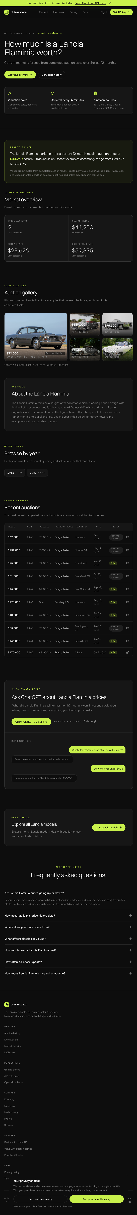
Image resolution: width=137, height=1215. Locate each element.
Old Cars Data (13, 33)
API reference (11, 1076)
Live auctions (11, 1039)
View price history (51, 74)
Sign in (104, 12)
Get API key (119, 12)
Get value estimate (18, 74)
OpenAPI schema (13, 1082)
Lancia (30, 33)
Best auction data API (15, 1142)
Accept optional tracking (96, 1199)
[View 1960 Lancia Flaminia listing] (127, 576)
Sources (8, 1125)
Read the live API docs (90, 3)
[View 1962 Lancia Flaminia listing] (127, 589)
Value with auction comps (18, 1148)
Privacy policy (11, 1172)
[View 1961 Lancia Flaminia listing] (127, 563)
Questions (9, 1106)
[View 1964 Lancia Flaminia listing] (127, 641)
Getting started (12, 1069)
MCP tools (9, 1052)
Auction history (12, 1033)
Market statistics (12, 1046)
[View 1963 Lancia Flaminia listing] (127, 550)
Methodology (11, 1112)
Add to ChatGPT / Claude (29, 721)
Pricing (73, 12)
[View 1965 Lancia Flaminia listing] (127, 537)
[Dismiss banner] (109, 3)
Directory (9, 1099)
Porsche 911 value (13, 1155)
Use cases (58, 12)
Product (43, 12)
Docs (85, 12)
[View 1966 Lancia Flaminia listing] (127, 602)
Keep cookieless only (40, 1199)
